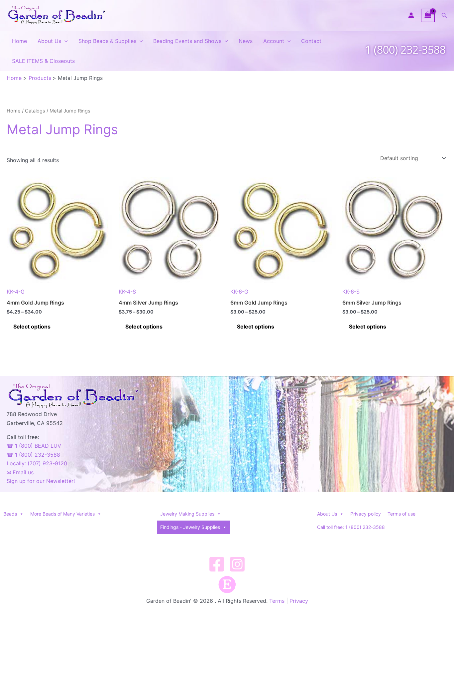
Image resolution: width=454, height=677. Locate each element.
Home (19, 41)
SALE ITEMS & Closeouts (43, 61)
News (246, 41)
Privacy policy (365, 514)
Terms (276, 600)
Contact (311, 41)
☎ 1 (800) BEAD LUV (34, 445)
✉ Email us (20, 472)
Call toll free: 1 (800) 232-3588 (351, 527)
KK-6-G (239, 291)
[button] (444, 15)
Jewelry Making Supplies (187, 514)
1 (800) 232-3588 (405, 49)
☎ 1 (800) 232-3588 (33, 454)
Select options (32, 326)
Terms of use (401, 514)
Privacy (298, 600)
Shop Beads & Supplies (107, 41)
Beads (10, 514)
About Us (49, 41)
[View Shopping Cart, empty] (428, 15)
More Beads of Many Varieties (62, 514)
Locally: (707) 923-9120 (37, 463)
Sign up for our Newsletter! (41, 481)
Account (273, 41)
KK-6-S (351, 291)
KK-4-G (16, 291)
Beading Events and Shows (187, 41)
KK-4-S (127, 291)
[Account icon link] (411, 15)
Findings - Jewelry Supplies (190, 527)
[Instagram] (237, 564)
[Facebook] (216, 564)
